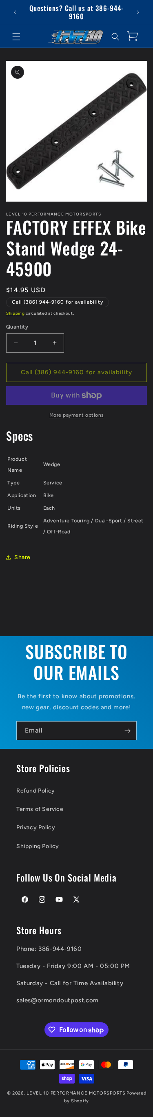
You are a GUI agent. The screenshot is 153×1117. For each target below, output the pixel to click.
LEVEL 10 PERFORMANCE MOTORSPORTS (76, 1093)
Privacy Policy (35, 827)
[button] (16, 37)
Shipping (15, 313)
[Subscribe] (127, 730)
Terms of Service (40, 809)
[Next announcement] (138, 12)
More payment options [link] (76, 415)
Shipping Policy (37, 846)
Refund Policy (35, 790)
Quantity (17, 327)
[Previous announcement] (15, 12)
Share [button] (22, 557)
